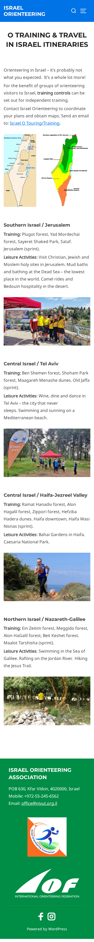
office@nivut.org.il (39, 803)
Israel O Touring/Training (35, 123)
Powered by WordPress (47, 928)
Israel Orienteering (24, 11)
